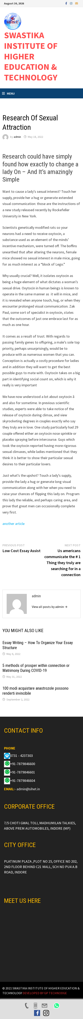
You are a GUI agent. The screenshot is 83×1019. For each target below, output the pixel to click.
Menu (11, 93)
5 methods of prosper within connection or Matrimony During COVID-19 (36, 668)
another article (13, 523)
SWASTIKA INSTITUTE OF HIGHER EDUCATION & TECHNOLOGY (31, 56)
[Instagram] (71, 3)
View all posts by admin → (49, 607)
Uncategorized (13, 109)
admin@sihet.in (28, 789)
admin (17, 137)
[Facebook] (66, 3)
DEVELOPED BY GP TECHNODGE (45, 993)
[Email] (76, 3)
